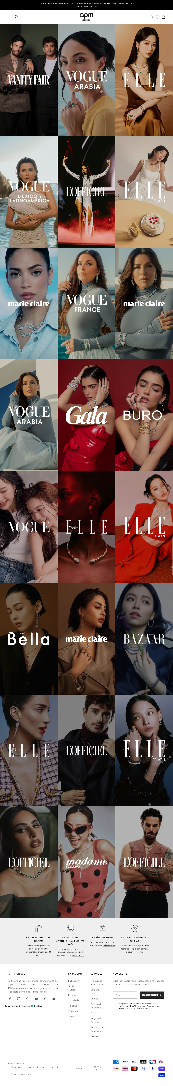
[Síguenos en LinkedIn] (53, 998)
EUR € (79, 1068)
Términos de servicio (21, 1074)
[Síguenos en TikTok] (45, 998)
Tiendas (72, 1005)
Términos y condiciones (22, 1067)
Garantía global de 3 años (86, 5)
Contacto (96, 1036)
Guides (94, 998)
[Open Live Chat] (70, 928)
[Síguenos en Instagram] (18, 998)
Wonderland (75, 1000)
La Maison (73, 980)
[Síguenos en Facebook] (9, 998)
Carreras (73, 1011)
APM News (74, 1016)
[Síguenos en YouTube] (36, 998)
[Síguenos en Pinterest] (27, 998)
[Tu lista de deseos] (157, 17)
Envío (93, 1013)
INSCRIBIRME (151, 995)
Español (97, 1068)
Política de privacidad (47, 1067)
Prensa (72, 995)
